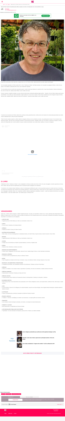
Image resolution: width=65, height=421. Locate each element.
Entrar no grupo (46, 15)
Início (4, 4)
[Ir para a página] (19, 335)
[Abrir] (2, 1)
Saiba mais (59, 404)
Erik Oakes (7, 9)
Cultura (9, 4)
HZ (6, 4)
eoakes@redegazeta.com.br (11, 10)
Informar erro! (15, 399)
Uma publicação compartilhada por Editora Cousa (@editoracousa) (32, 176)
